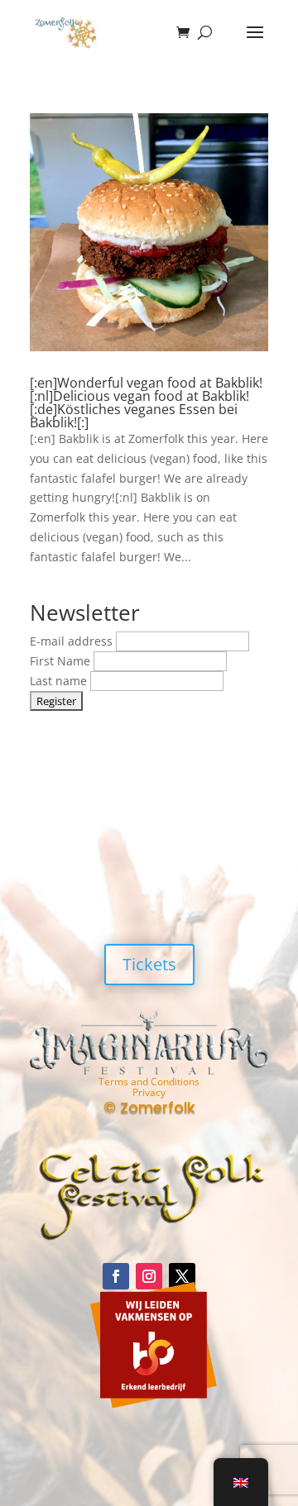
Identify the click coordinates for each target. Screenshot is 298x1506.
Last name (60, 681)
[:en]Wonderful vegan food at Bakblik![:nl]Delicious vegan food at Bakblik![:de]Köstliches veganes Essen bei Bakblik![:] (146, 402)
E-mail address (73, 641)
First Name (62, 661)
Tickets (149, 964)
